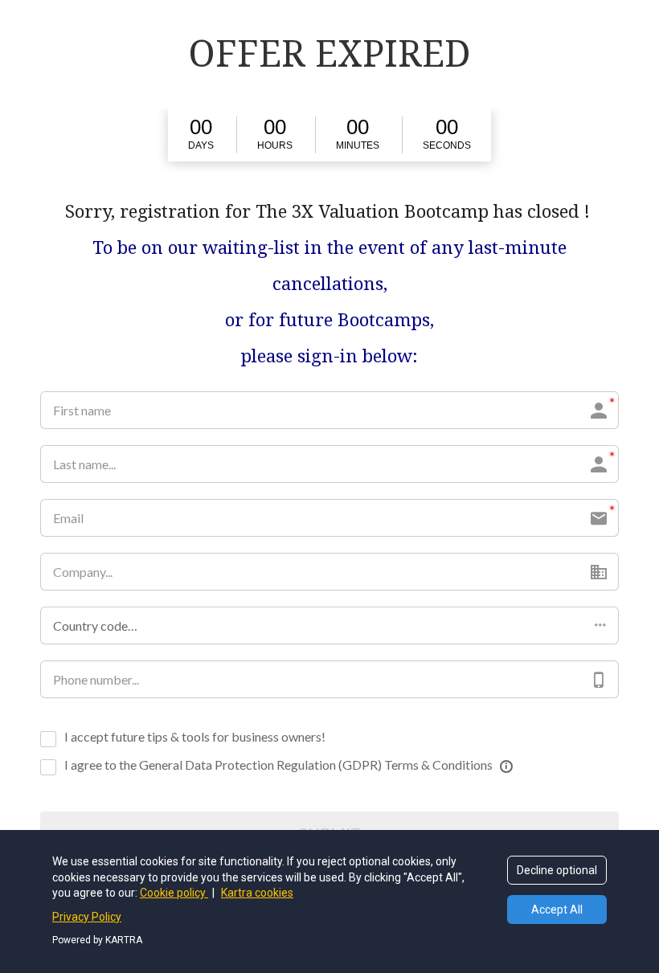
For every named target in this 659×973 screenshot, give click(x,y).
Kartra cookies (257, 892)
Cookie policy (174, 892)
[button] (329, 625)
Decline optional (557, 870)
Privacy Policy (86, 916)
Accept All (557, 909)
